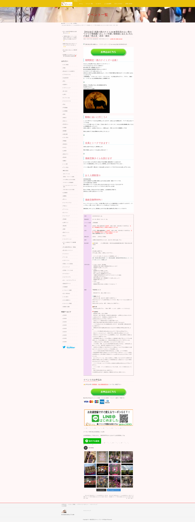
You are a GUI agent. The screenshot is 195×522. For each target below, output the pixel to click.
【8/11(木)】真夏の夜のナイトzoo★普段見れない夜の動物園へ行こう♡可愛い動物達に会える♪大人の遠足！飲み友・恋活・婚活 (96, 497)
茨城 (64, 67)
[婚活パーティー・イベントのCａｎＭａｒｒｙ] (66, 4)
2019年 (65, 338)
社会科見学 (65, 77)
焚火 (64, 81)
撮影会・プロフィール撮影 (68, 176)
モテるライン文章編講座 (68, 182)
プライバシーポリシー (83, 504)
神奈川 (64, 117)
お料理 (64, 150)
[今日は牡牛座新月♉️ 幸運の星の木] (90, 457)
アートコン (65, 209)
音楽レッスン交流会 (68, 263)
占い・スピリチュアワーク (69, 280)
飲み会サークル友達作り (69, 71)
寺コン (64, 235)
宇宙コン (65, 205)
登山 (64, 104)
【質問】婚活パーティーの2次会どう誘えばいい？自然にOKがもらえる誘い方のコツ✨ (70, 38)
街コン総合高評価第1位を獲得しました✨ (70, 32)
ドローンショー (67, 87)
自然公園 (120, 38)
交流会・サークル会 (68, 270)
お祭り (64, 94)
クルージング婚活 (67, 303)
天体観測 (65, 286)
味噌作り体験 (66, 306)
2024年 (65, 321)
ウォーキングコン (67, 202)
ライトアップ (66, 267)
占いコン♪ (65, 212)
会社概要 (64, 506)
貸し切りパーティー (68, 250)
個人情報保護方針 (103, 384)
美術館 (64, 219)
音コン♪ (65, 199)
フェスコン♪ (66, 253)
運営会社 (64, 504)
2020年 (65, 335)
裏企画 (64, 225)
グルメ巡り (65, 137)
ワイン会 (65, 257)
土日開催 (111, 38)
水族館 (64, 127)
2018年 (65, 341)
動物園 (117, 38)
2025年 (65, 318)
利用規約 (94, 384)
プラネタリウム (67, 74)
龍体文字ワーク (67, 283)
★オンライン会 (66, 173)
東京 (114, 38)
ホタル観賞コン (67, 300)
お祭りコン (65, 222)
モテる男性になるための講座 (69, 179)
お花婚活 (65, 192)
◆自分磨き (65, 170)
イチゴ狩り (65, 296)
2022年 (65, 328)
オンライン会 (66, 97)
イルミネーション (67, 239)
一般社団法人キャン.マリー (95, 519)
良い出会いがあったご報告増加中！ (70, 50)
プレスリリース (67, 101)
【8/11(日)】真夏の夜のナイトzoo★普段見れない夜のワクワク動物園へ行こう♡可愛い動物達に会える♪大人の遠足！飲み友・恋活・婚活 (121, 497)
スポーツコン (66, 260)
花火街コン (65, 124)
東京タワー (65, 154)
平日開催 (65, 107)
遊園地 (64, 196)
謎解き (64, 160)
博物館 (64, 140)
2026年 (65, 315)
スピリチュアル (67, 277)
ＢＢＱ (64, 147)
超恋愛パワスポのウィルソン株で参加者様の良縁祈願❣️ (70, 55)
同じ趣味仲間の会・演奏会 (69, 247)
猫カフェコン (66, 232)
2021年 (65, 331)
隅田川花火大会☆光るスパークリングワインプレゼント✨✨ (70, 45)
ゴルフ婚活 (65, 64)
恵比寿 (64, 157)
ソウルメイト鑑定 (67, 290)
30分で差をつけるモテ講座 (68, 189)
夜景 (64, 229)
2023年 (65, 325)
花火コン (65, 121)
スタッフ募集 (72, 504)
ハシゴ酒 (65, 164)
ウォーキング (66, 215)
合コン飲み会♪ (66, 293)
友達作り (65, 84)
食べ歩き (65, 91)
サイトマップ (94, 504)
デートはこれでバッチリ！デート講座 (70, 186)
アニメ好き (65, 167)
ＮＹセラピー (66, 273)
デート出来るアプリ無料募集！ (69, 243)
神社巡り (65, 144)
